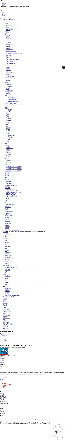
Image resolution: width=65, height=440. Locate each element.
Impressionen (9, 96)
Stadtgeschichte (8, 129)
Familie (6, 73)
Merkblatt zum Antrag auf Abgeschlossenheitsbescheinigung (15, 53)
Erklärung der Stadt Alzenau (9, 160)
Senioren (6, 251)
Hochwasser (7, 156)
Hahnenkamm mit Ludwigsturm (11, 135)
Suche (2, 2)
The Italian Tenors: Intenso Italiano (10, 194)
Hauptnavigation (4, 3)
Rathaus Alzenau (8, 92)
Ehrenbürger (7, 142)
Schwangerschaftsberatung (9, 61)
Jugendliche (6, 105)
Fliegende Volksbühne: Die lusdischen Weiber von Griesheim (13, 192)
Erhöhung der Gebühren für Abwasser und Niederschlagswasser (12, 171)
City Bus (7, 112)
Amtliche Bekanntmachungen (9, 44)
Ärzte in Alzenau (8, 87)
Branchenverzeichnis (7, 221)
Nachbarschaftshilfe (8, 127)
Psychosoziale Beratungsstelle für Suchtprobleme (12, 60)
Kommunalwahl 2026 (7, 31)
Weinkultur (6, 202)
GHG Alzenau (8, 68)
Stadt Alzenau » (2, 367)
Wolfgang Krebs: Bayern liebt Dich (10, 195)
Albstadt (9, 130)
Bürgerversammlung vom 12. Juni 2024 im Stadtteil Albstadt (13, 170)
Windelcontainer (8, 80)
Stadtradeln (6, 177)
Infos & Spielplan (8, 197)
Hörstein (9, 131)
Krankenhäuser (8, 88)
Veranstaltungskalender (13, 19)
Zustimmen (2, 11)
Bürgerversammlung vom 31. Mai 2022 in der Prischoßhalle (13, 168)
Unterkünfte (6, 209)
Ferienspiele (7, 78)
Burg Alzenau (8, 93)
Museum (6, 200)
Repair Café (9, 110)
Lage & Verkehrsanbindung (8, 111)
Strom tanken (7, 115)
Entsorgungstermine (8, 150)
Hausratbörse (7, 151)
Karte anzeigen (2, 362)
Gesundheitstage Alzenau (9, 84)
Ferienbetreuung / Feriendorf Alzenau (10, 77)
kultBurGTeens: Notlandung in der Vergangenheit (12, 190)
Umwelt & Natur (7, 143)
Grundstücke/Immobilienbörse (8, 91)
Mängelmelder (5, 300)
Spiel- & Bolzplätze (7, 283)
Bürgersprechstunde (8, 25)
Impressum (3, 16)
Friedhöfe (6, 244)
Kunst (5, 272)
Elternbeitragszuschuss (10, 75)
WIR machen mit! (8, 162)
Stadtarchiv (7, 141)
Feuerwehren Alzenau (7, 82)
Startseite (3, 12)
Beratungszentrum (7, 239)
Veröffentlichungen (7, 43)
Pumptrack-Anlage (7, 217)
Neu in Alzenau (7, 116)
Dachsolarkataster (8, 54)
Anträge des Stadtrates (9, 38)
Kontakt (3, 13)
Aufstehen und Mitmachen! (9, 161)
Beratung (7, 124)
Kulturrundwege (7, 201)
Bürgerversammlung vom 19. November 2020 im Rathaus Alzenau (14, 166)
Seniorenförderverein (8, 118)
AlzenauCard (6, 158)
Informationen (9, 154)
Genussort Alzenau (7, 206)
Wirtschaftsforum (7, 227)
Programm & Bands (8, 180)
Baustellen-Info (6, 164)
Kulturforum (6, 108)
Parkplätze (7, 114)
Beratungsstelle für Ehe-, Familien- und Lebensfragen (12, 59)
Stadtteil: (14, 334)
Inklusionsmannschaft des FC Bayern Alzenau (13, 101)
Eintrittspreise (8, 212)
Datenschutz (3, 15)
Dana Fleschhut (2, 402)
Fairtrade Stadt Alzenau (7, 242)
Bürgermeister (6, 23)
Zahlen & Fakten (8, 128)
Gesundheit (6, 83)
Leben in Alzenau (5, 238)
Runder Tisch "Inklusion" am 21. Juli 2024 (11, 103)
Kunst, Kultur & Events (6, 178)
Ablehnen (2, 10)
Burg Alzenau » (2, 360)
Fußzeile (3, 5)
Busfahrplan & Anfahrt (9, 182)
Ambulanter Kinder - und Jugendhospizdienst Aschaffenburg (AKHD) (16, 123)
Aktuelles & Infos (8, 19)
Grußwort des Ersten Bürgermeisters (12, 97)
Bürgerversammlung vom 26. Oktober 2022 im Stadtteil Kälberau (14, 169)
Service (4, 220)
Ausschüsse (7, 36)
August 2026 (3, 335)
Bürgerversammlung (7, 257)
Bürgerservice (6, 233)
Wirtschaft (3, 285)
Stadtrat (6, 34)
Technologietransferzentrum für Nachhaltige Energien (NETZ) (12, 230)
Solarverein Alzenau (8, 153)
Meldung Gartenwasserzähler (9, 29)
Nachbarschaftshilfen (8, 120)
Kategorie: (1, 334)
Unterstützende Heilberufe (9, 90)
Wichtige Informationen (9, 183)
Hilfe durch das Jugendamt (11, 76)
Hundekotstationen (8, 152)
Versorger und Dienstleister (8, 223)
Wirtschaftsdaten (7, 224)
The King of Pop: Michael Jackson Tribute (11, 193)
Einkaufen (6, 65)
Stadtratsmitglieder (8, 35)
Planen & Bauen (8, 52)
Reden (7, 24)
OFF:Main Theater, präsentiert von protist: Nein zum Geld (13, 191)
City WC (6, 214)
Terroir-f (9, 139)
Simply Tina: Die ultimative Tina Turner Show (11, 196)
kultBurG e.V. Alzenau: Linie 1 (10, 189)
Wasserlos (9, 133)
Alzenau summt (8, 155)
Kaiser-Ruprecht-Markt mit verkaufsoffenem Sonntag (11, 185)
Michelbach (9, 132)
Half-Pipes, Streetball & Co (8, 281)
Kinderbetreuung (8, 74)
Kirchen (6, 107)
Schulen (7, 62)
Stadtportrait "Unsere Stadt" (8, 252)
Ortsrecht (6, 33)
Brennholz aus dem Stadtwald (9, 148)
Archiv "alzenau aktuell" (11, 47)
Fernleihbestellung (10, 109)
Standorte (7, 40)
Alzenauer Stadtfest (7, 179)
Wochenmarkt (8, 67)
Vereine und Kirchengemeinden (10, 72)
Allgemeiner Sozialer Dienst (9, 58)
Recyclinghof (8, 146)
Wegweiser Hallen (7, 219)
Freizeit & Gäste (4, 264)
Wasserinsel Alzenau (8, 79)
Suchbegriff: (1, 333)
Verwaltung (4, 302)
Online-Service (8, 30)
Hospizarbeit (7, 122)
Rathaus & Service (5, 22)
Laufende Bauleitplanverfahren (10, 56)
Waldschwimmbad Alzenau (9, 211)
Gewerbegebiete (7, 225)
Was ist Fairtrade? (8, 70)
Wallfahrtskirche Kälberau (11, 140)
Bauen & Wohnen (7, 50)
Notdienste (7, 89)
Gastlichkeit (4, 205)
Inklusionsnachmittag (10, 98)
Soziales (6, 121)
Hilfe (2, 14)
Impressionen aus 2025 (10, 86)
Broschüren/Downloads (7, 165)
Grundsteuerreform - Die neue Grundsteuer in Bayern (12, 28)
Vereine (6, 218)
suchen (9, 18)
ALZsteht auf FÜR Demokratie (8, 159)
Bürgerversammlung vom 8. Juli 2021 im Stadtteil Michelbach (13, 167)
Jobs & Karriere (8, 41)
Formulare (7, 27)
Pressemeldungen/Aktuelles (9, 49)
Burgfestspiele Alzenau (7, 188)
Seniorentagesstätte (8, 119)
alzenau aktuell (8, 46)
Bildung (6, 240)
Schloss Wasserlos (10, 136)
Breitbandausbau (7, 64)
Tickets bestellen (8, 198)
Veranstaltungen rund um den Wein (10, 204)
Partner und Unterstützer (11, 100)
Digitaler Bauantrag (8, 55)
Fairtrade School (8, 71)
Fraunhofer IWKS (7, 229)
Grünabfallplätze (8, 147)
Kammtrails (6, 216)
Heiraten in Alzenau (7, 246)
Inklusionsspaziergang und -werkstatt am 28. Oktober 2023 (13, 102)
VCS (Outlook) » (2, 379)
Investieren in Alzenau (7, 226)
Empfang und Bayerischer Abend (12, 99)
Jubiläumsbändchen (8, 181)
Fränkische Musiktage (7, 186)
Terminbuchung (7, 175)
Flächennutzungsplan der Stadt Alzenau (11, 51)
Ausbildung (9, 42)
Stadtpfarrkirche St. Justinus (11, 138)
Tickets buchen (8, 213)
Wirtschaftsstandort (7, 228)
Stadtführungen (6, 208)
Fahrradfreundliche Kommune (8, 215)
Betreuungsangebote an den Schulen (10, 63)
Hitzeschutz (7, 145)
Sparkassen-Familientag (7, 187)
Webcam (6, 176)
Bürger (4, 19)
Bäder (5, 210)
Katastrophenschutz (7, 260)
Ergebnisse (7, 32)
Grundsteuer (7, 57)
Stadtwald (7, 149)
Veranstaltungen (7, 199)
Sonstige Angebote (8, 81)
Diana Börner (2, 393)
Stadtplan (7, 113)
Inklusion (6, 95)
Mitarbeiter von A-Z (8, 39)
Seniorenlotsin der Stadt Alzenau (10, 117)
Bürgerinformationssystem (9, 37)
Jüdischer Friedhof (10, 137)
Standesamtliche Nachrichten (9, 94)
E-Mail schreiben (4, 397)
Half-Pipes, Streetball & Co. (9, 106)
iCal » (1, 380)
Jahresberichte (8, 48)
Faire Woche (7, 69)
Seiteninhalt (3, 4)
